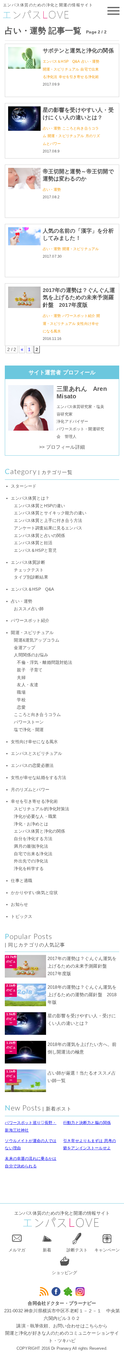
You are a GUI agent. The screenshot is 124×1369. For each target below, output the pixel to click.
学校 (21, 700)
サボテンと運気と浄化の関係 (78, 51)
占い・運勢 (90, 61)
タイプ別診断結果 (31, 577)
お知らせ (19, 904)
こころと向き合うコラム (37, 714)
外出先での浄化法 (31, 861)
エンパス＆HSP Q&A (61, 61)
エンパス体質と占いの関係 (39, 535)
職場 (21, 692)
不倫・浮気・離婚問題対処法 (44, 662)
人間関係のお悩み (31, 655)
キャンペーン (107, 1250)
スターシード (23, 486)
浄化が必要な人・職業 (35, 816)
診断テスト (77, 1250)
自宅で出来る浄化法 (33, 854)
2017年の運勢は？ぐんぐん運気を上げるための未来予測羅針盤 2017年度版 (79, 297)
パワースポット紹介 (78, 316)
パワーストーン (29, 722)
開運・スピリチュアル (61, 69)
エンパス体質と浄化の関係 (39, 831)
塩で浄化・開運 (29, 729)
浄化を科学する (29, 868)
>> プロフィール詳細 (62, 447)
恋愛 (21, 707)
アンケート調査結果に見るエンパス (48, 528)
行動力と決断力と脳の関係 (87, 1122)
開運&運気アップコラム (36, 640)
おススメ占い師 (29, 609)
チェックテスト (29, 570)
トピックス (21, 916)
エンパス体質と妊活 (33, 543)
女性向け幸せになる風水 (34, 741)
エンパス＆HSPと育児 (35, 550)
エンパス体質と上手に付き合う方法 (48, 520)
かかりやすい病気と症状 (34, 892)
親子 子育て (29, 670)
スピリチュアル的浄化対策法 (41, 809)
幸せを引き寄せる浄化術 (79, 77)
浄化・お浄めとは (31, 824)
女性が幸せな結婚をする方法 (38, 777)
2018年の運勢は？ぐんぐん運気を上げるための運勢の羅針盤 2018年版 (82, 994)
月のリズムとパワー (30, 789)
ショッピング (64, 1272)
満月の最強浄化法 (31, 846)
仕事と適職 (21, 880)
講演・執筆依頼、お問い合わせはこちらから (61, 1325)
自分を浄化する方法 (33, 839)
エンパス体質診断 (28, 562)
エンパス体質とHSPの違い (39, 506)
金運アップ (24, 647)
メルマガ (16, 1250)
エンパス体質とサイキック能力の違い (50, 513)
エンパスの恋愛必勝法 (32, 765)
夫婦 (21, 677)
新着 (47, 1250)
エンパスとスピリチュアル (36, 753)
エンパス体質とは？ (30, 498)
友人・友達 (27, 685)
